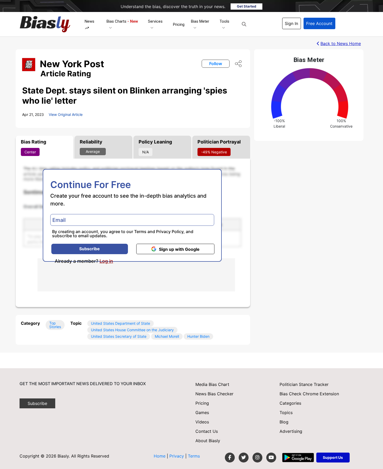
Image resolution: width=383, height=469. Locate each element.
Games (202, 412)
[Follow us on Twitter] (244, 457)
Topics (286, 412)
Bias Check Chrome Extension (309, 393)
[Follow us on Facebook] (230, 457)
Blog (284, 421)
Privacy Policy (169, 231)
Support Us (333, 457)
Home (159, 456)
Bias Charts (122, 21)
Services (155, 21)
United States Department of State (120, 323)
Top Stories (55, 325)
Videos (202, 421)
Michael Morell (167, 336)
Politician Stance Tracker (304, 384)
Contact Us (206, 431)
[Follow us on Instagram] (257, 457)
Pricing (178, 24)
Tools (224, 21)
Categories (290, 403)
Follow (215, 63)
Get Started (246, 6)
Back (340, 43)
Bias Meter (200, 21)
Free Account (319, 23)
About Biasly (207, 440)
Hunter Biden (198, 336)
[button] (244, 24)
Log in (106, 261)
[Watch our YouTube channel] (271, 457)
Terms (140, 231)
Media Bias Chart (212, 384)
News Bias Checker (214, 393)
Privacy (177, 456)
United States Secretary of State (118, 336)
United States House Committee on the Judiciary (132, 330)
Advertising (291, 431)
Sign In (291, 23)
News (89, 21)
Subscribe (89, 248)
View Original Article (66, 114)
